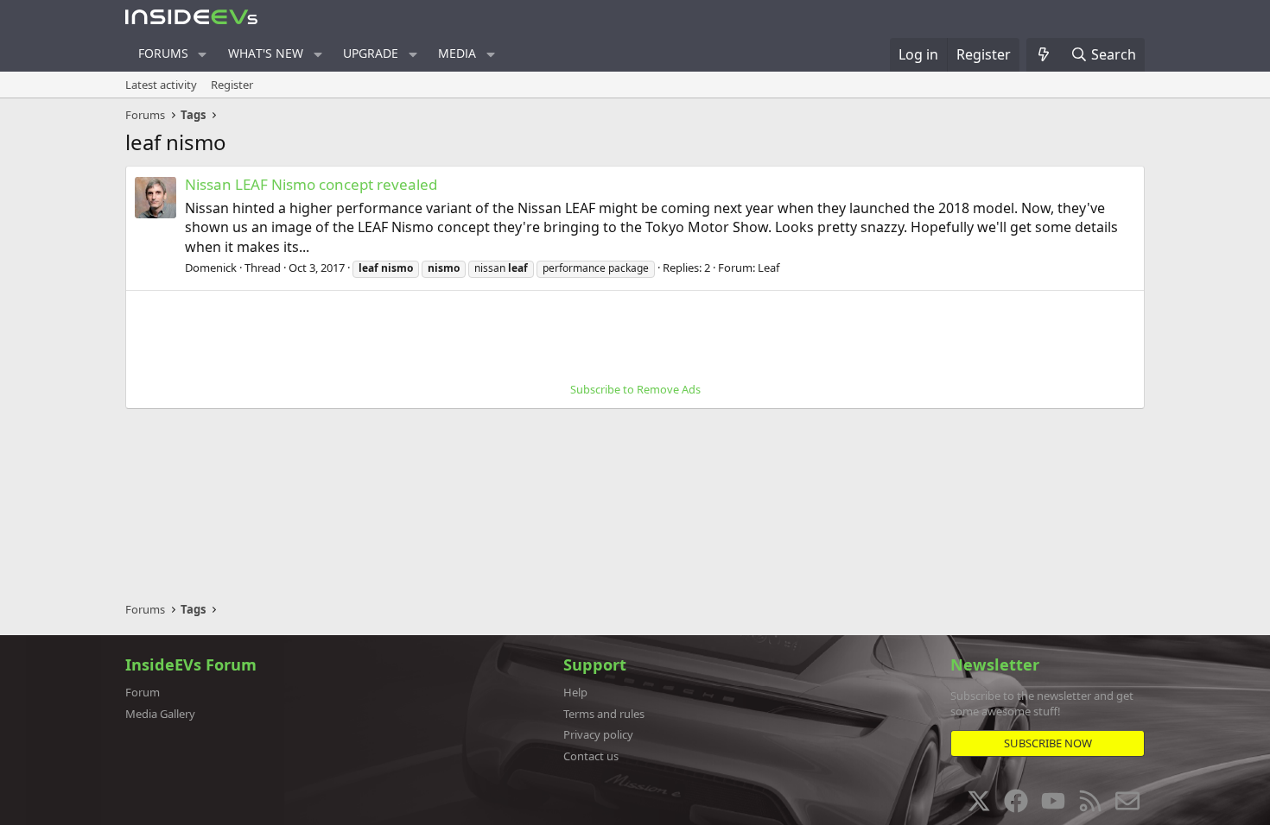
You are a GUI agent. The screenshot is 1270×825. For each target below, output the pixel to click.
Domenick (211, 267)
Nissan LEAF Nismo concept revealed (311, 184)
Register (232, 84)
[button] (202, 54)
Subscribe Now (1048, 743)
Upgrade (370, 53)
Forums (163, 53)
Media (457, 53)
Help (575, 692)
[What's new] (1044, 54)
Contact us (591, 756)
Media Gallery (160, 713)
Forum (142, 692)
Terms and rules (604, 713)
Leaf (768, 267)
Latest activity (161, 84)
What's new (265, 53)
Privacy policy (598, 734)
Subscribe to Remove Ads (635, 389)
